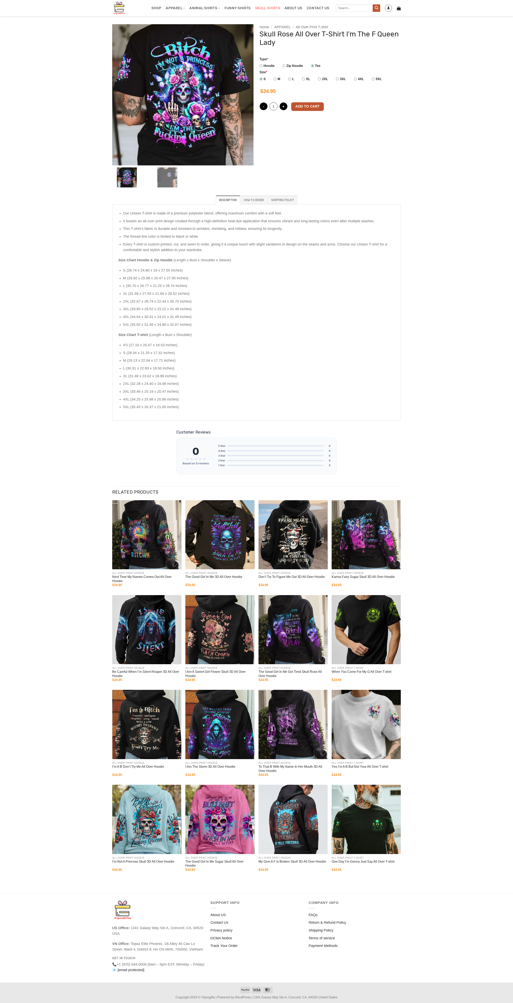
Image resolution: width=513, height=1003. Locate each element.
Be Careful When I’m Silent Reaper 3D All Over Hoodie (145, 674)
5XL (379, 79)
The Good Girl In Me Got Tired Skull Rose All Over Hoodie (290, 674)
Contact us (318, 8)
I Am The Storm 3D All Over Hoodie (210, 766)
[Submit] (376, 8)
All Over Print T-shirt (312, 27)
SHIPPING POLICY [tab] (282, 200)
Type (264, 59)
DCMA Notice (221, 938)
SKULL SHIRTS (267, 8)
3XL (343, 79)
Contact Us (219, 923)
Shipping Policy (321, 930)
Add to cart (307, 106)
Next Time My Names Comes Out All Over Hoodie (142, 579)
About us (293, 8)
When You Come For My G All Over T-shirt (361, 671)
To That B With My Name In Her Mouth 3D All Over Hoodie (290, 769)
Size (263, 72)
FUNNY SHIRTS (237, 8)
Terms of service (322, 938)
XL (308, 79)
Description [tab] (228, 200)
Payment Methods (323, 946)
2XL (325, 79)
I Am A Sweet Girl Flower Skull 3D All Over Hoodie (215, 674)
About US (218, 915)
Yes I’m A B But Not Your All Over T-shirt (360, 766)
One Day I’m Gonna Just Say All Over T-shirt (363, 861)
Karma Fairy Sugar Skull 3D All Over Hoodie (363, 576)
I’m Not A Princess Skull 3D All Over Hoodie (143, 861)
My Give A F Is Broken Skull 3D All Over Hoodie (292, 861)
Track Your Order (224, 946)
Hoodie (269, 65)
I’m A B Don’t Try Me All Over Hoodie (138, 766)
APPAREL (174, 8)
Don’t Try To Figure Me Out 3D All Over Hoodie (292, 576)
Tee (317, 65)
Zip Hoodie (294, 65)
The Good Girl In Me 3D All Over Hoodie (213, 576)
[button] (388, 8)
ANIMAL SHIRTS (203, 8)
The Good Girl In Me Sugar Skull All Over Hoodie (214, 863)
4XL (361, 79)
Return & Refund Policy (327, 923)
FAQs (313, 915)
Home (264, 27)
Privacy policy (221, 930)
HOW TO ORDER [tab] (254, 200)
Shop (156, 8)
